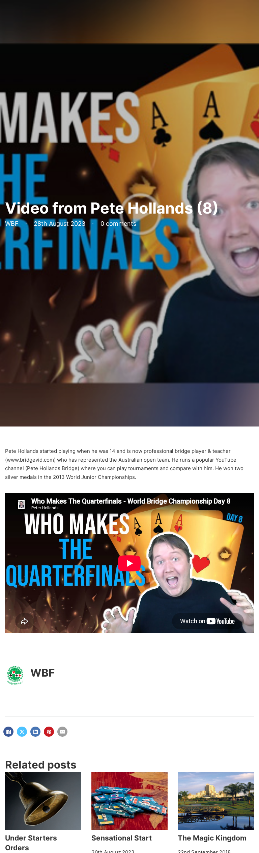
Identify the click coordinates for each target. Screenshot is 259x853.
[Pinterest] (49, 732)
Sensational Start (121, 838)
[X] (22, 732)
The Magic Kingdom (212, 838)
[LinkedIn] (35, 732)
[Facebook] (8, 732)
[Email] (62, 732)
